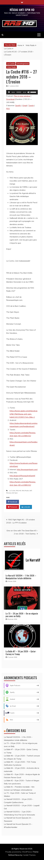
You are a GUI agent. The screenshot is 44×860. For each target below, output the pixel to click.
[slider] (33, 92)
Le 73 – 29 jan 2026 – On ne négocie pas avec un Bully (22, 615)
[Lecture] (9, 92)
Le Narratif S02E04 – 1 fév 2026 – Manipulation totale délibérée (21, 577)
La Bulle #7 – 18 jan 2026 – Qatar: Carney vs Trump (21, 652)
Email (25, 105)
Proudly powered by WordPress (18, 852)
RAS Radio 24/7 (27, 490)
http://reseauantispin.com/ (27, 469)
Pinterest (13, 507)
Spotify (18, 105)
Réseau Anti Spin (12, 493)
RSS (8, 108)
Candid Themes (29, 855)
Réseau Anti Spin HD (22, 10)
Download (10, 99)
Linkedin (26, 507)
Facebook (13, 502)
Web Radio (11, 67)
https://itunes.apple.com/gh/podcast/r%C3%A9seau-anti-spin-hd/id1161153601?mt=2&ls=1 (23, 414)
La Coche (11, 63)
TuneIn (31, 105)
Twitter (26, 502)
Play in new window (22, 96)
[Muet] (28, 92)
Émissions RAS (16, 730)
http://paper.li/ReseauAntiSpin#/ (22, 475)
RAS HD (18, 490)
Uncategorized (23, 63)
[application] (22, 92)
